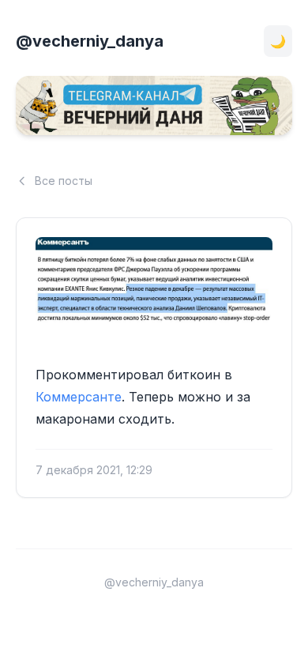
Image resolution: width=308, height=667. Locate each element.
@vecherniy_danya (89, 41)
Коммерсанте (79, 397)
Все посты (63, 180)
